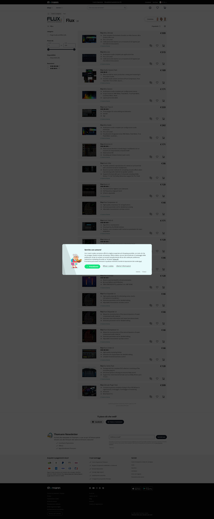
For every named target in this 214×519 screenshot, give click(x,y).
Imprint (138, 271)
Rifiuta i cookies (108, 266)
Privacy (144, 271)
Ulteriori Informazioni (123, 266)
